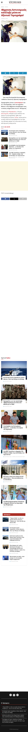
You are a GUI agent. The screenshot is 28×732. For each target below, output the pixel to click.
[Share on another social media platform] (23, 73)
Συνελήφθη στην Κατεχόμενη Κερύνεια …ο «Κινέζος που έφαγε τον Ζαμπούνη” (17, 147)
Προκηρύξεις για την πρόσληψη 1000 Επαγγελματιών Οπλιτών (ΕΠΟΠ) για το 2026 (18, 139)
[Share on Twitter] (14, 73)
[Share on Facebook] (5, 73)
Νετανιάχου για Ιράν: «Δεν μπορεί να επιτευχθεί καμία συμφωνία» (17, 558)
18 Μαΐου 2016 (4, 18)
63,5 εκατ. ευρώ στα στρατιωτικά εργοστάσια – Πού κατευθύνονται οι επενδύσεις (13, 478)
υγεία (16, 117)
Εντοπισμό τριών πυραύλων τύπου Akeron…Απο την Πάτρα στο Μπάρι (17, 132)
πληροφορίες (12, 111)
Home (2, 7)
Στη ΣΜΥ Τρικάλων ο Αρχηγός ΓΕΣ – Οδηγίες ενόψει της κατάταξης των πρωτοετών (17, 154)
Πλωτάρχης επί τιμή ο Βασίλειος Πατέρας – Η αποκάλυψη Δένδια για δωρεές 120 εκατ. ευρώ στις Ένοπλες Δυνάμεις (17, 548)
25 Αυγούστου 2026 (7, 481)
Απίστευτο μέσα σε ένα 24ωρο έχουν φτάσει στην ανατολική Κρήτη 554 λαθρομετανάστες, (17, 538)
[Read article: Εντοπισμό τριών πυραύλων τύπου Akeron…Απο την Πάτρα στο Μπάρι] (4, 132)
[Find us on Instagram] (17, 695)
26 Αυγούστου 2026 (13, 135)
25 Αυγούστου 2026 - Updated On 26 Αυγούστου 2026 (16, 157)
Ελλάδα (6, 7)
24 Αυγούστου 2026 (7, 506)
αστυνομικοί (19, 102)
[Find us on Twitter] (14, 695)
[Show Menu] (2, 2)
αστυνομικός (5, 113)
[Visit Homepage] (15, 2)
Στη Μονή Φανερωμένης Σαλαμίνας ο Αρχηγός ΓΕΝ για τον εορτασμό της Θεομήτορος (13, 503)
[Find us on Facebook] (10, 695)
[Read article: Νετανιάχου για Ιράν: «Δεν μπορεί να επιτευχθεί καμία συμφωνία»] (6, 558)
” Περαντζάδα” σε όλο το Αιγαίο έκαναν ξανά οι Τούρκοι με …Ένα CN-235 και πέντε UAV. (17, 520)
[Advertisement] (14, 57)
